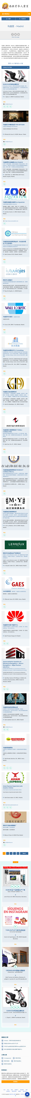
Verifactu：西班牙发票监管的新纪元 (12, 1040)
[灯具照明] (18, 886)
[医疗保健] (4, 262)
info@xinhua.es (8, 104)
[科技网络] (7, 643)
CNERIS (22, 1094)
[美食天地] (4, 144)
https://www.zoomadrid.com (11, 221)
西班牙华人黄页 (12, 1094)
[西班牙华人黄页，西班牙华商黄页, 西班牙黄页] (15, 5)
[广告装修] (12, 886)
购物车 (19, 1091)
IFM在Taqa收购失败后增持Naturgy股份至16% (15, 1046)
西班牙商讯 (18, 1058)
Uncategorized (7, 1058)
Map (9, 18)
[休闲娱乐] (4, 106)
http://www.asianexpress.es (11, 804)
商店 (12, 1089)
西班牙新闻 (6, 1061)
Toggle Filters (7, 67)
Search (23, 18)
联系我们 (8, 1091)
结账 (26, 1089)
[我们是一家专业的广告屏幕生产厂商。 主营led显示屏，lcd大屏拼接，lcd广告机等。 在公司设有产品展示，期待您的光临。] (15, 876)
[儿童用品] (15, 926)
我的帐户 (16, 1089)
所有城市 (22, 1089)
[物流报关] (4, 332)
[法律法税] (4, 373)
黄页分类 (24, 1091)
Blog (8, 1089)
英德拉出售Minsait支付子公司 (11, 1043)
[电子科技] (4, 643)
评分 (4, 101)
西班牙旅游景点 (17, 1061)
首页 (4, 1089)
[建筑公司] (4, 689)
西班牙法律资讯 (8, 1064)
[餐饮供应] (7, 768)
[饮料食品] (10, 768)
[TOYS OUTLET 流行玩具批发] (15, 917)
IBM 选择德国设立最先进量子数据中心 (13, 1049)
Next (24, 853)
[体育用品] (7, 106)
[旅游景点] (4, 184)
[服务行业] (15, 886)
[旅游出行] (10, 106)
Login (29, 14)
